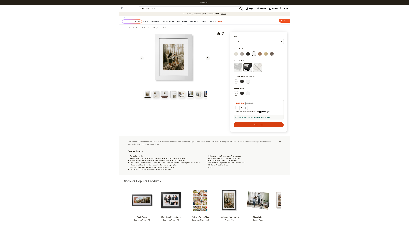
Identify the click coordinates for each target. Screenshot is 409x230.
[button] (241, 8)
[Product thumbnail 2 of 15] (156, 94)
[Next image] (208, 58)
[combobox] (188, 9)
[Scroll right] (285, 204)
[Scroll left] (124, 204)
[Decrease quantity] (237, 108)
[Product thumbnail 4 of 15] (173, 94)
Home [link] (124, 28)
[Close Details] (280, 141)
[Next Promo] (239, 3)
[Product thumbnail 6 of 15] (190, 94)
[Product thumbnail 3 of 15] (164, 94)
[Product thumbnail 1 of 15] (147, 94)
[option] (236, 53)
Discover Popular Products (142, 181)
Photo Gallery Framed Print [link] (157, 28)
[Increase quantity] (246, 108)
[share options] (218, 33)
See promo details (223, 3)
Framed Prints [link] (141, 28)
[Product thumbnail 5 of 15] (181, 94)
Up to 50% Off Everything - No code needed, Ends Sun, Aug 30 (198, 3)
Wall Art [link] (131, 28)
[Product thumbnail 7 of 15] (198, 94)
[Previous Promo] (170, 3)
